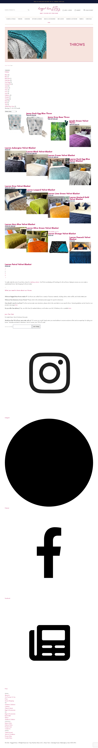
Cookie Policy (8, 738)
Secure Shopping (9, 701)
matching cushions (34, 282)
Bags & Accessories (49, 19)
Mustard (7, 97)
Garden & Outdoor (71, 19)
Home (6, 65)
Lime (6, 93)
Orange (7, 99)
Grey (6, 90)
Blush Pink (7, 78)
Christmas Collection (10, 705)
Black (6, 75)
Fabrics (81, 19)
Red (6, 103)
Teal (6, 105)
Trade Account (9, 732)
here (16, 305)
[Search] (29, 10)
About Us (7, 695)
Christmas (89, 19)
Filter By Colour (7, 70)
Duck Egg (7, 82)
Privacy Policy (8, 736)
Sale (49, 22)
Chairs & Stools (11, 19)
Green (6, 88)
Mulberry (7, 95)
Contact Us (7, 729)
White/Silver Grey (9, 106)
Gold (6, 86)
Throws (20, 19)
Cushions (27, 19)
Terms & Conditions (10, 734)
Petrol (6, 101)
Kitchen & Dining (37, 19)
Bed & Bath (61, 19)
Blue (6, 77)
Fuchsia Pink (8, 84)
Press (6, 699)
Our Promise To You (10, 697)
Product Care (8, 727)
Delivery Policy (9, 725)
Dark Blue (7, 80)
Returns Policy (8, 723)
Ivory (6, 91)
